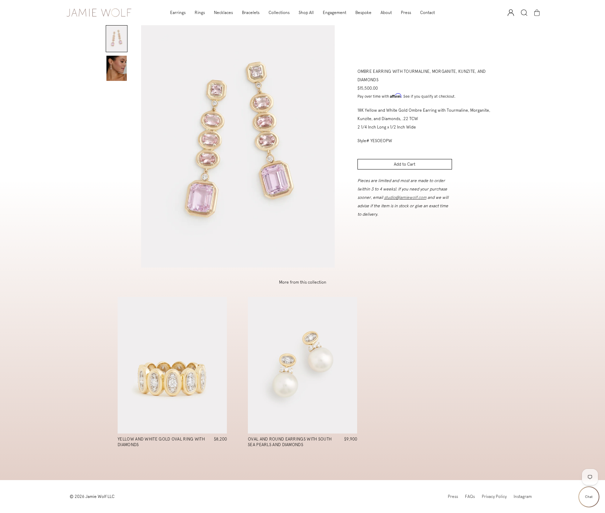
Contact (427, 12)
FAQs (470, 496)
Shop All (306, 12)
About (386, 12)
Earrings (178, 12)
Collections (279, 12)
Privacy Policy (494, 496)
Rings (200, 12)
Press (406, 12)
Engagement (334, 12)
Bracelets (250, 12)
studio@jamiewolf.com (405, 197)
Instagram (523, 496)
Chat (589, 497)
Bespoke (363, 12)
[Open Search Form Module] (524, 12)
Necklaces (223, 12)
